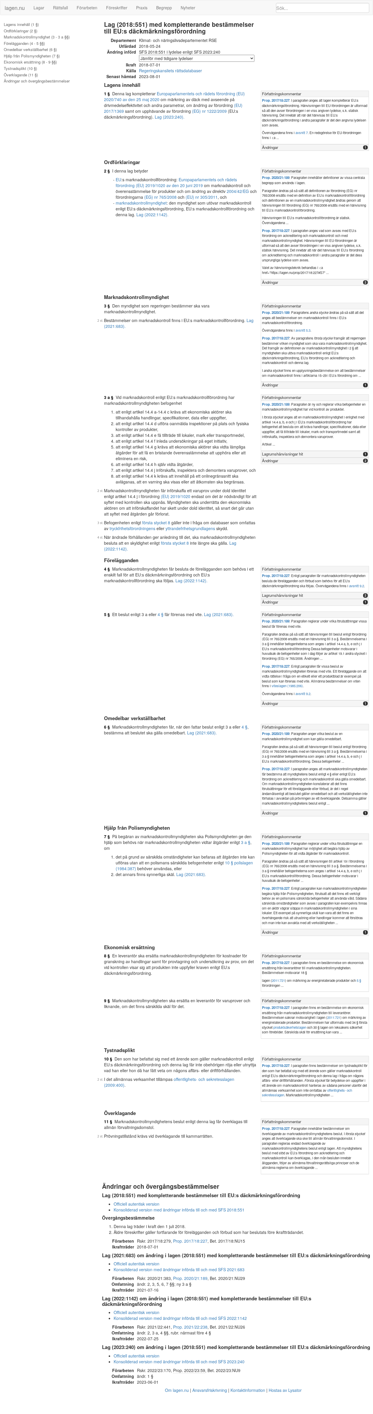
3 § (107, 306)
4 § (107, 569)
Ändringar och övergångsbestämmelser (37, 81)
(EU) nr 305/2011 (202, 197)
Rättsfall (60, 7)
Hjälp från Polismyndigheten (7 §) (32, 56)
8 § (107, 956)
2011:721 (278, 980)
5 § (107, 614)
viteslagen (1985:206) (287, 685)
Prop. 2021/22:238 (190, 1327)
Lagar (39, 7)
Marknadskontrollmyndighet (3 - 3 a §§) (37, 37)
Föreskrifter (116, 7)
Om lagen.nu (177, 1390)
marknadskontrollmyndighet (141, 203)
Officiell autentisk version (136, 1204)
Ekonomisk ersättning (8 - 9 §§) (30, 62)
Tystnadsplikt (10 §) (20, 68)
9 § (107, 1000)
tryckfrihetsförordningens (132, 528)
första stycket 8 (156, 522)
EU (118, 179)
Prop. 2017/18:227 (275, 100)
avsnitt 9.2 (356, 585)
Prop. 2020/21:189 (275, 177)
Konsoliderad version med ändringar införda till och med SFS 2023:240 (179, 1361)
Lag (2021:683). (219, 614)
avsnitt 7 (301, 132)
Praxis (141, 7)
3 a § (108, 397)
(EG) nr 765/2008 (160, 197)
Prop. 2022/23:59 (189, 1370)
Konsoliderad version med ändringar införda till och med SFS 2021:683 (179, 1269)
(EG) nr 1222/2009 (209, 111)
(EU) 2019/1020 (175, 496)
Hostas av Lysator (285, 1390)
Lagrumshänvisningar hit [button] (282, 454)
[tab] (315, 94)
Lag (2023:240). (169, 117)
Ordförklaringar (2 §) (20, 31)
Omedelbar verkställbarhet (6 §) (30, 49)
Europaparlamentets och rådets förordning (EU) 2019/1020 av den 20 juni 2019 (176, 182)
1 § (107, 93)
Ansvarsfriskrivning (209, 1390)
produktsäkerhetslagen (289, 1027)
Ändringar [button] (270, 147)
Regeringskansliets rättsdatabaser (170, 70)
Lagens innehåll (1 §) (21, 24)
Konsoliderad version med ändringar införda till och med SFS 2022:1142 (180, 1318)
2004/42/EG (238, 191)
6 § (107, 727)
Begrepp (164, 7)
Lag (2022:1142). (152, 214)
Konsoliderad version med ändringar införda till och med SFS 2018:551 (179, 1210)
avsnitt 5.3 (302, 330)
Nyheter (188, 7)
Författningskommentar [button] (281, 93)
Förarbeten (87, 7)
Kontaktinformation (248, 1390)
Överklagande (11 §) (21, 75)
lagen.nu (15, 7)
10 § (108, 1059)
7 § (107, 836)
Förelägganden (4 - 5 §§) (24, 43)
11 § (108, 1121)
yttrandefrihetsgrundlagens (190, 528)
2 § (107, 171)
